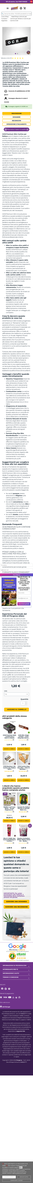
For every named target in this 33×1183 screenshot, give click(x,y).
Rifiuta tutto (24, 1177)
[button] (15, 53)
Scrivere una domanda (16, 901)
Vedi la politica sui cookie (19, 1173)
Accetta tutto (9, 1177)
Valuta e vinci (6, 58)
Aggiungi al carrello (16, 709)
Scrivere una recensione (16, 907)
